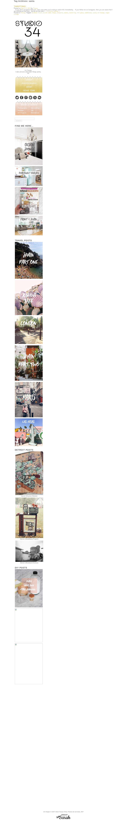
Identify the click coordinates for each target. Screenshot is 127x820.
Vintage (23, 12)
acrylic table (47, 12)
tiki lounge (101, 12)
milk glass (80, 12)
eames (66, 12)
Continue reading (53, 11)
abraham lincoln (37, 12)
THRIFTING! (20, 6)
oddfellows (88, 12)
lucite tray (72, 12)
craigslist (60, 12)
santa (95, 12)
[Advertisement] (28, 717)
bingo (54, 12)
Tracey (35, 8)
